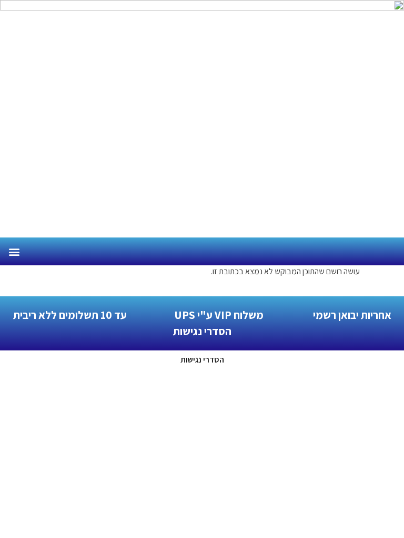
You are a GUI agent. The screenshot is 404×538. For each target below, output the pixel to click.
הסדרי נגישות (202, 359)
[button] (14, 251)
